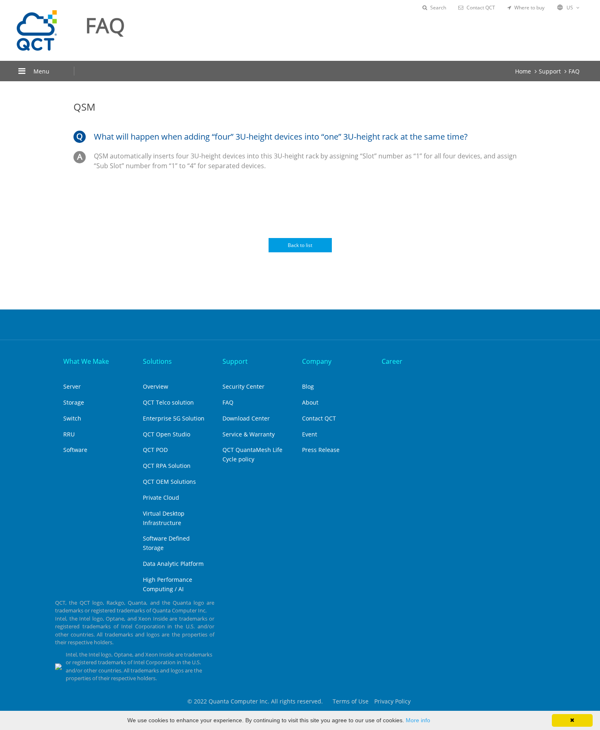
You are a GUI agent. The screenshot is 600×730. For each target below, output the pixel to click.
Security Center (243, 386)
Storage (73, 402)
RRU (69, 434)
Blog (308, 386)
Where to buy (529, 7)
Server (72, 386)
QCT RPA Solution (167, 466)
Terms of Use (351, 701)
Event (309, 434)
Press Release (321, 450)
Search (438, 7)
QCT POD (155, 450)
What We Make (86, 361)
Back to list (300, 245)
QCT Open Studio (166, 434)
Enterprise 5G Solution (173, 418)
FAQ (574, 71)
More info (418, 720)
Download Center (246, 418)
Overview (155, 386)
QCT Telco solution (168, 402)
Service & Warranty (248, 434)
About (310, 402)
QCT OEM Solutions (169, 481)
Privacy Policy (392, 701)
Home (523, 71)
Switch (72, 418)
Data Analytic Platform (173, 564)
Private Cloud (161, 497)
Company (316, 361)
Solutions (157, 361)
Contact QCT (481, 7)
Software (75, 450)
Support (550, 71)
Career (392, 361)
